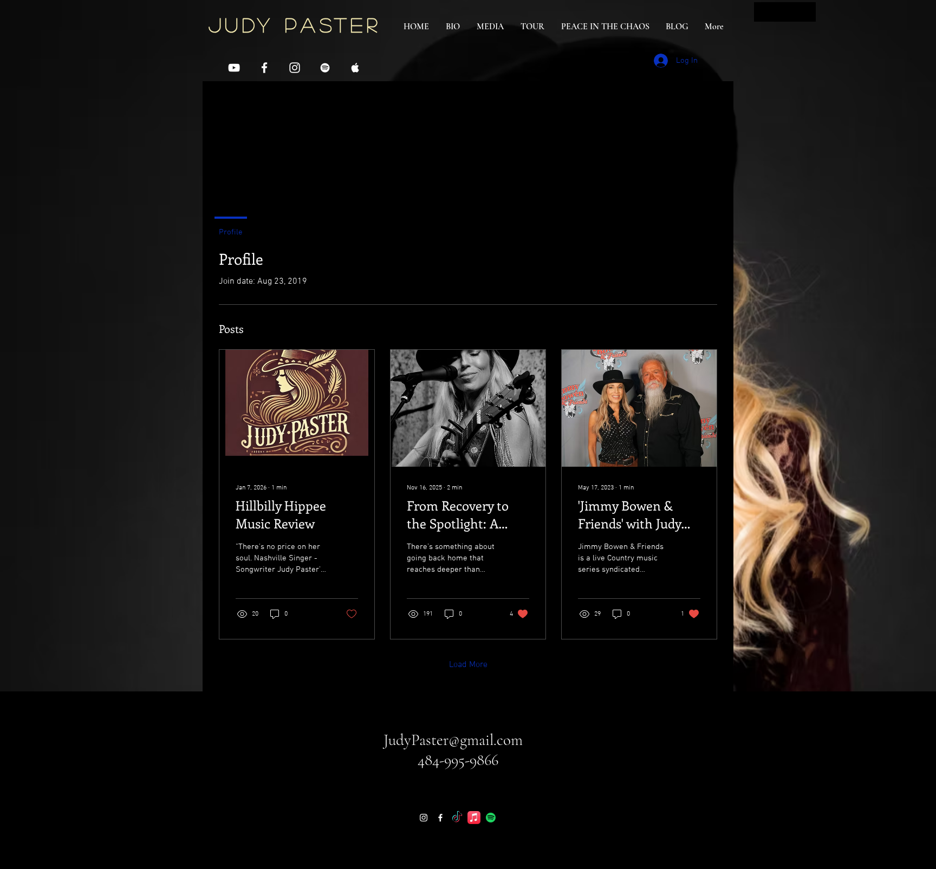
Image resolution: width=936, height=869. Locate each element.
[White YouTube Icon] (234, 68)
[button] (785, 12)
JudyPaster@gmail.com (453, 739)
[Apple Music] (473, 817)
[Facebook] (440, 817)
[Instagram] (423, 817)
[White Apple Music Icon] (355, 68)
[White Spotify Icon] (325, 68)
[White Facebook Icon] (264, 68)
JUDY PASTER (295, 24)
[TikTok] (457, 817)
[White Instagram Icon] (295, 68)
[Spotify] (490, 817)
